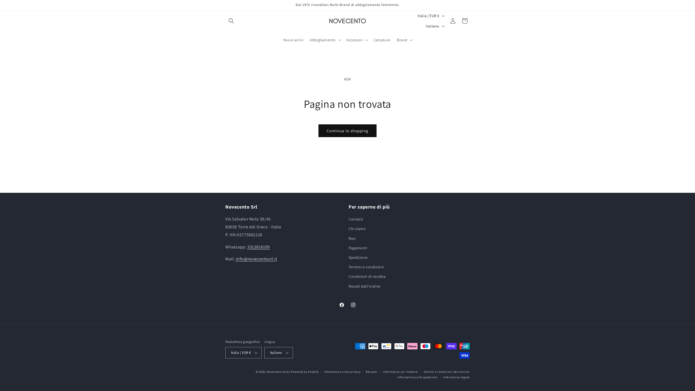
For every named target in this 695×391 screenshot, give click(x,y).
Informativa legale (456, 377)
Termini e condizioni (366, 266)
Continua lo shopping (347, 130)
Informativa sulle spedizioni (417, 377)
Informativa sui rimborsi (400, 372)
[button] (231, 21)
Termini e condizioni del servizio (447, 372)
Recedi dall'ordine (365, 286)
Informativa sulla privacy (342, 372)
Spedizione (358, 257)
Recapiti (372, 372)
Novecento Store (279, 372)
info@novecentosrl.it (256, 259)
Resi (352, 238)
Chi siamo (357, 228)
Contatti (356, 219)
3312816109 (258, 247)
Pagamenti (358, 247)
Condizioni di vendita (367, 276)
